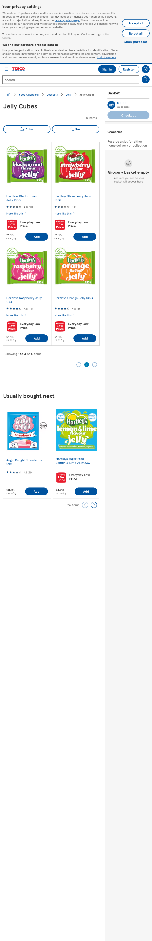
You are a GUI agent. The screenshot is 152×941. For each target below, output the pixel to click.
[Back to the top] (78, 380)
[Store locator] (146, 69)
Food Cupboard (29, 94)
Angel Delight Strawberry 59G (24, 462)
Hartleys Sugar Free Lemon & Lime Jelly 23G (73, 460)
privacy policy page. (67, 20)
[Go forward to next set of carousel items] (94, 505)
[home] (9, 94)
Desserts (52, 94)
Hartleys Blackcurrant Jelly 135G (22, 198)
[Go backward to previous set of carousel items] (85, 505)
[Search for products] (146, 79)
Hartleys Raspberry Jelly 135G (24, 299)
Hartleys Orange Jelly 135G (73, 297)
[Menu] (6, 69)
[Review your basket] (111, 105)
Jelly (68, 94)
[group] (27, 453)
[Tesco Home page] (18, 69)
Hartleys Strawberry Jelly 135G (72, 198)
